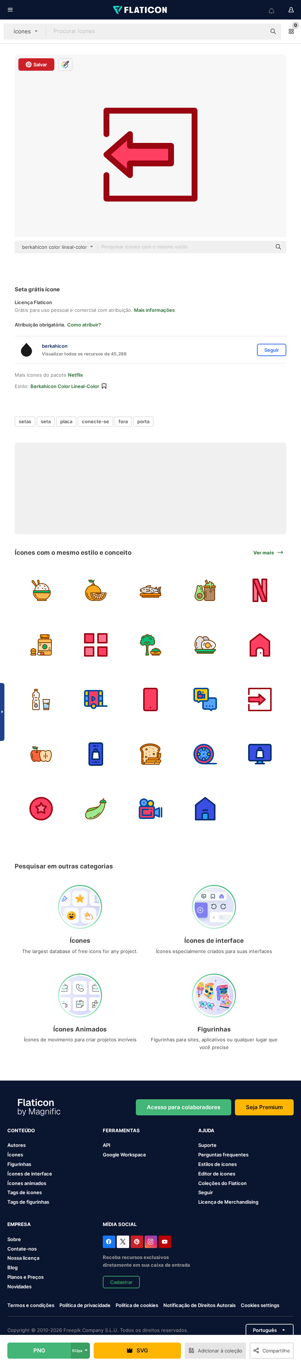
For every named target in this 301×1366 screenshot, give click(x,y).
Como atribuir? (84, 325)
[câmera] (205, 754)
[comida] (41, 590)
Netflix (75, 375)
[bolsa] (260, 754)
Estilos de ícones (217, 1164)
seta (46, 421)
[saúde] (150, 590)
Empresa (19, 1224)
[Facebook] (109, 1242)
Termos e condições (30, 1305)
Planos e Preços (25, 1277)
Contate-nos (22, 1249)
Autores (16, 1145)
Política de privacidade (84, 1305)
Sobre (14, 1239)
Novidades (19, 1286)
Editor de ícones (216, 1174)
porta (143, 421)
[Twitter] (123, 1242)
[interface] (96, 645)
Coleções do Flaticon (222, 1183)
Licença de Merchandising (228, 1202)
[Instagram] (151, 1242)
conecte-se (95, 421)
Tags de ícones (24, 1192)
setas (25, 421)
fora (123, 421)
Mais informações (154, 310)
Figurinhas (19, 1164)
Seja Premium (264, 1107)
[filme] (96, 699)
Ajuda (206, 1130)
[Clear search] (257, 31)
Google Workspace (124, 1155)
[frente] (260, 645)
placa (66, 421)
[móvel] (150, 699)
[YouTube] (165, 1242)
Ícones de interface (29, 1174)
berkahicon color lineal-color (64, 386)
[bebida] (41, 699)
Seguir (205, 1192)
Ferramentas (121, 1130)
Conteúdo (21, 1130)
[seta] (260, 699)
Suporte (207, 1145)
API (106, 1145)
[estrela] (41, 809)
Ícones (15, 1155)
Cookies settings (260, 1305)
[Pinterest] (137, 1242)
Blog (12, 1267)
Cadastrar (121, 1282)
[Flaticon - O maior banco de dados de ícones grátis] (140, 10)
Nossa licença (23, 1258)
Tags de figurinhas (28, 1202)
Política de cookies (137, 1305)
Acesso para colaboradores (183, 1107)
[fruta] (96, 590)
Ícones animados (26, 1183)
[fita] (260, 590)
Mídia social (120, 1224)
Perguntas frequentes (223, 1155)
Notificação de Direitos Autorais (199, 1305)
